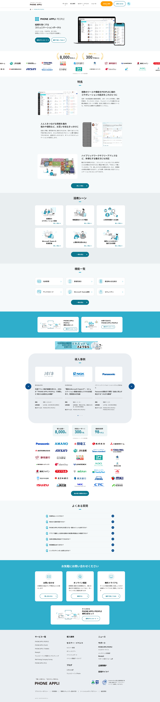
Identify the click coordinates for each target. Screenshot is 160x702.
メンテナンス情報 (103, 653)
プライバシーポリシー (41, 691)
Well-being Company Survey (43, 659)
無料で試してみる (58, 40)
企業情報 (102, 665)
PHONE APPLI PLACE (41, 645)
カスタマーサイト (103, 650)
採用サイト (103, 671)
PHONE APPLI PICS (41, 663)
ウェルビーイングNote (73, 673)
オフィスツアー (71, 651)
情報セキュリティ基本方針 (69, 691)
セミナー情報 (71, 648)
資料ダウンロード (42, 40)
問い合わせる (48, 596)
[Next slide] (132, 386)
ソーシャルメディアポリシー (88, 691)
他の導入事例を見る (80, 493)
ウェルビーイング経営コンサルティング (47, 656)
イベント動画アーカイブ (74, 658)
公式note (69, 670)
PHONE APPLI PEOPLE (42, 641)
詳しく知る (80, 186)
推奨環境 (103, 691)
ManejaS (37, 652)
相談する (79, 596)
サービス (65, 3)
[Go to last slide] (28, 386)
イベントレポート (72, 655)
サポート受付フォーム (105, 659)
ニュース (94, 3)
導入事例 (72, 3)
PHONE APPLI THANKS (42, 649)
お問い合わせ (119, 4)
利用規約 (54, 691)
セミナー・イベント (83, 3)
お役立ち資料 (106, 4)
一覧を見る (80, 254)
